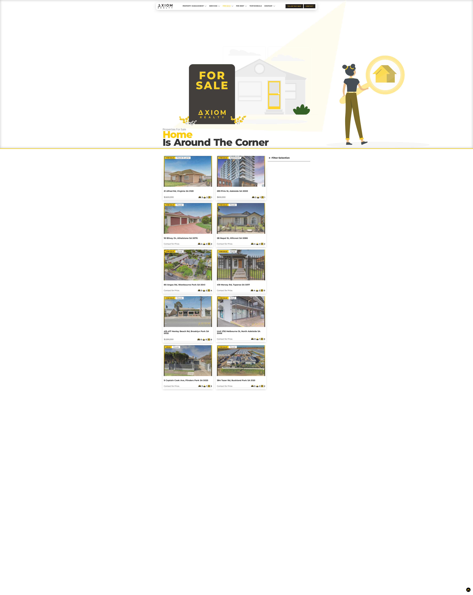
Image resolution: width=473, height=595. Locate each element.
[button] (195, 6)
